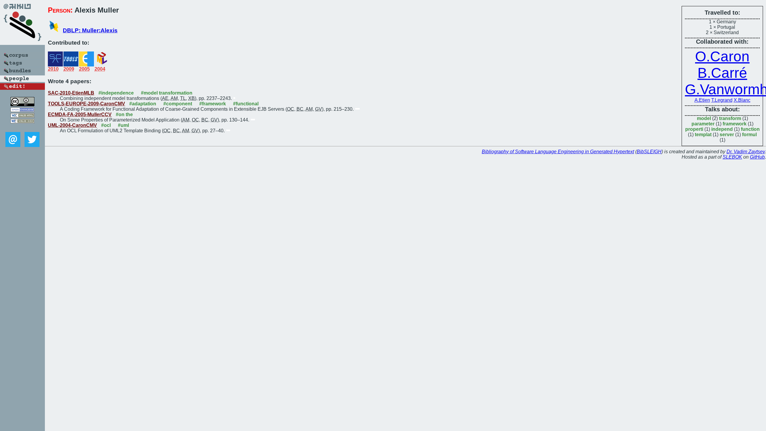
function (750, 129)
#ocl (106, 125)
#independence (116, 92)
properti (694, 129)
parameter (703, 123)
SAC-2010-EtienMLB (71, 92)
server (727, 134)
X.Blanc (742, 100)
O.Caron (722, 56)
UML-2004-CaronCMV (72, 125)
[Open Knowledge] (22, 110)
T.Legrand (721, 100)
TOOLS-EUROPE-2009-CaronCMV (86, 103)
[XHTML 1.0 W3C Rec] (22, 116)
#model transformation (166, 92)
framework (735, 123)
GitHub (757, 157)
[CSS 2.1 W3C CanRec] (22, 127)
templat (703, 134)
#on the (124, 114)
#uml (123, 125)
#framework (212, 103)
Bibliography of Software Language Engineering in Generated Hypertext (558, 151)
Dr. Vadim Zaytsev (746, 151)
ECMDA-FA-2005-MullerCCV (80, 114)
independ (722, 129)
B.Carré (722, 73)
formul (749, 134)
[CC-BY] (22, 104)
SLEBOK (732, 157)
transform (730, 118)
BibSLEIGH (649, 151)
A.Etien (702, 100)
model (704, 118)
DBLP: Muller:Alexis (90, 30)
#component (177, 103)
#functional (246, 103)
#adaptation (142, 103)
